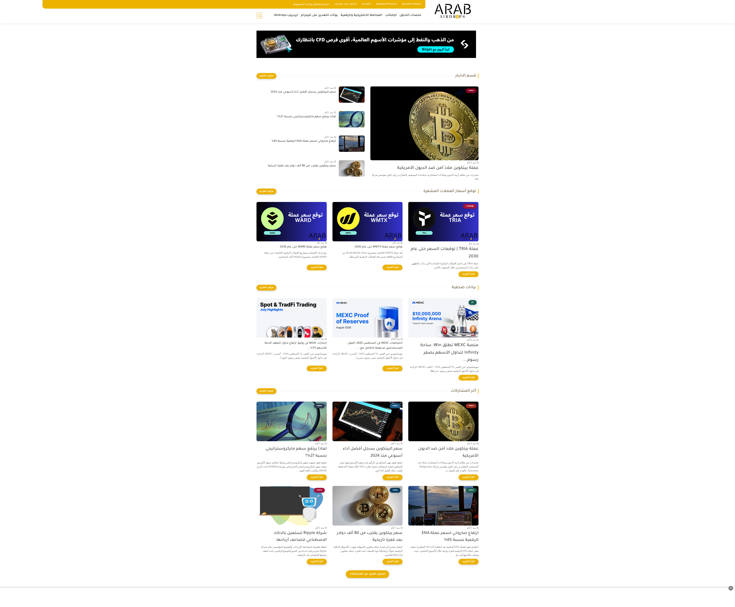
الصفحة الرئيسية (411, 4)
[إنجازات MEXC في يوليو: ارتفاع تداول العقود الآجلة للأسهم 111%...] (291, 318)
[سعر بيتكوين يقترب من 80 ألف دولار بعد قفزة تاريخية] (352, 168)
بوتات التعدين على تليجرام (319, 15)
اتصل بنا (366, 4)
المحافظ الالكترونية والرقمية (361, 15)
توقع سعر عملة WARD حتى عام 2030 (303, 247)
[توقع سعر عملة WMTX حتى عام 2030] (367, 221)
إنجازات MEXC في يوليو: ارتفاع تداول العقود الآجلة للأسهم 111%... (296, 346)
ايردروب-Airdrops (286, 15)
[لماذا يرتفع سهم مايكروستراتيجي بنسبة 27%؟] (352, 119)
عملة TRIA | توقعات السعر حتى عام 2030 (445, 253)
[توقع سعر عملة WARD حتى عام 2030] (291, 221)
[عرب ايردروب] (452, 11)
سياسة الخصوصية (386, 4)
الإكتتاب (391, 15)
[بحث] (259, 16)
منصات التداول (410, 15)
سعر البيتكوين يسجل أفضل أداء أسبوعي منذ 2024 (303, 92)
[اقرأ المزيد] (469, 274)
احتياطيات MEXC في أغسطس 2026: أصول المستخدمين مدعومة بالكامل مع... (375, 346)
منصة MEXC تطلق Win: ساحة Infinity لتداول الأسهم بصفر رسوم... (449, 353)
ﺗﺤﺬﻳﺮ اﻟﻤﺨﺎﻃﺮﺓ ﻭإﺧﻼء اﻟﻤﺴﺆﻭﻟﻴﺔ (311, 4)
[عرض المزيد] (266, 76)
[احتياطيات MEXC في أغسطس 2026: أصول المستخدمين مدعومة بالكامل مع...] (367, 318)
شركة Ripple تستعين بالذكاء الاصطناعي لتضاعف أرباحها (300, 537)
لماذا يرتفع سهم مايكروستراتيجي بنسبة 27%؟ (306, 116)
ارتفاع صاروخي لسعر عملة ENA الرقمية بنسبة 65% (304, 141)
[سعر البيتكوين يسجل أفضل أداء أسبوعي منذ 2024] (352, 94)
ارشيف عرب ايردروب (345, 4)
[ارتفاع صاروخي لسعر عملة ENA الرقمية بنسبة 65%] (352, 144)
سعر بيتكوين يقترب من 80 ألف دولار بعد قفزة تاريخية (302, 166)
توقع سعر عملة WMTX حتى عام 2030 (379, 247)
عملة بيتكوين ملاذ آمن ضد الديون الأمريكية (438, 168)
